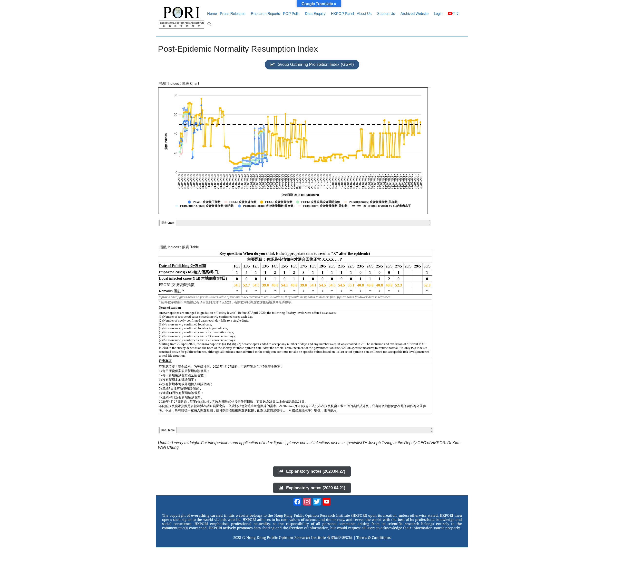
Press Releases (232, 13)
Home (212, 13)
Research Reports (265, 13)
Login (438, 13)
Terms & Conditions (373, 537)
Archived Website (414, 13)
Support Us (386, 13)
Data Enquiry (315, 13)
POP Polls (291, 13)
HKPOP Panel (342, 13)
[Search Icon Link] (209, 25)
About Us (364, 13)
